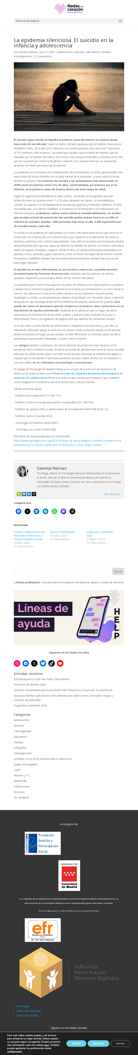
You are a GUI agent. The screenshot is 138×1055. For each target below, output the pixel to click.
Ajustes (120, 1043)
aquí (46, 1045)
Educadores (93, 52)
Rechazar (98, 1043)
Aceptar (76, 1043)
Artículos (80, 52)
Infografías (20, 747)
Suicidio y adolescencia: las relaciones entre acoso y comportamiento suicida (29, 535)
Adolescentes (65, 52)
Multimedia (20, 781)
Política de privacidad (28, 1010)
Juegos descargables (26, 764)
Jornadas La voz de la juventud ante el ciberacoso (43, 758)
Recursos (19, 792)
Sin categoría (21, 797)
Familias (106, 52)
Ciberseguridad (22, 731)
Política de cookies (27, 1015)
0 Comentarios (43, 56)
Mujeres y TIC (22, 775)
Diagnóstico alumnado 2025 (30, 705)
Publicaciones (22, 786)
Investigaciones (23, 56)
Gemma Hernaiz (28, 52)
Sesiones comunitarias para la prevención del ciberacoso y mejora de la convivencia (63, 690)
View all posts (112, 494)
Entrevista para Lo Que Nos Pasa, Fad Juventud (41, 679)
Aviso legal (22, 1006)
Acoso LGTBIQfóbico (62, 532)
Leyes (17, 769)
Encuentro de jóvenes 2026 (30, 684)
